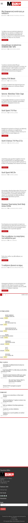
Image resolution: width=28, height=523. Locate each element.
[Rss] (6, 495)
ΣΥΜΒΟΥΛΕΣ (14, 240)
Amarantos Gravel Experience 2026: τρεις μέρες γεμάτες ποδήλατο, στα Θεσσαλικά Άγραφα (14, 375)
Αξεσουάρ (11, 49)
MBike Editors (17, 267)
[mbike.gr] (14, 3)
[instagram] (4, 495)
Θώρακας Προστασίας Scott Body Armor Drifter (13, 205)
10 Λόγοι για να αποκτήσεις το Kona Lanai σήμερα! (13, 395)
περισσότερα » (4, 39)
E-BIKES (10, 143)
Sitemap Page (3, 489)
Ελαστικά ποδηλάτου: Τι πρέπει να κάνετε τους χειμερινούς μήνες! (14, 400)
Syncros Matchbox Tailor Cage (13, 94)
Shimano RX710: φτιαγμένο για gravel (12, 386)
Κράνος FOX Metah (8, 79)
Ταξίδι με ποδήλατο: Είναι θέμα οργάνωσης (13, 405)
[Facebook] (1, 495)
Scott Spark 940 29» (9, 173)
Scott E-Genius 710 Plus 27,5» (12, 141)
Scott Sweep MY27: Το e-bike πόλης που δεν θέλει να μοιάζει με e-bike (14, 370)
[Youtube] (15, 519)
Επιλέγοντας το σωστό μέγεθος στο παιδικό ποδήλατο (13, 413)
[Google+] (11, 519)
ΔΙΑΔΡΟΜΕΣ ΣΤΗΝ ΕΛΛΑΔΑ (14, 15)
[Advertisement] (14, 431)
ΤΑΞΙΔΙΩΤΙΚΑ (22, 15)
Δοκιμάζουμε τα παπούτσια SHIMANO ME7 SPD (11, 46)
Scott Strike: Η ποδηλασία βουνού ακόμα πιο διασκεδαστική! (13, 365)
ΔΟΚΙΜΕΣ (18, 49)
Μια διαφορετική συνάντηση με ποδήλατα (13, 12)
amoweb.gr (14, 517)
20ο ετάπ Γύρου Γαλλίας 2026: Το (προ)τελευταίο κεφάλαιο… (16, 380)
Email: (1, 502)
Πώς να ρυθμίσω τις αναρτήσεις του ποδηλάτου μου (13, 237)
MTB (9, 112)
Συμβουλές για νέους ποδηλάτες (11, 409)
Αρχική (14, 49)
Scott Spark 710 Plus (9, 111)
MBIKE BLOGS (11, 267)
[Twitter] (2, 495)
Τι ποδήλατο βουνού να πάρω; (12, 265)
